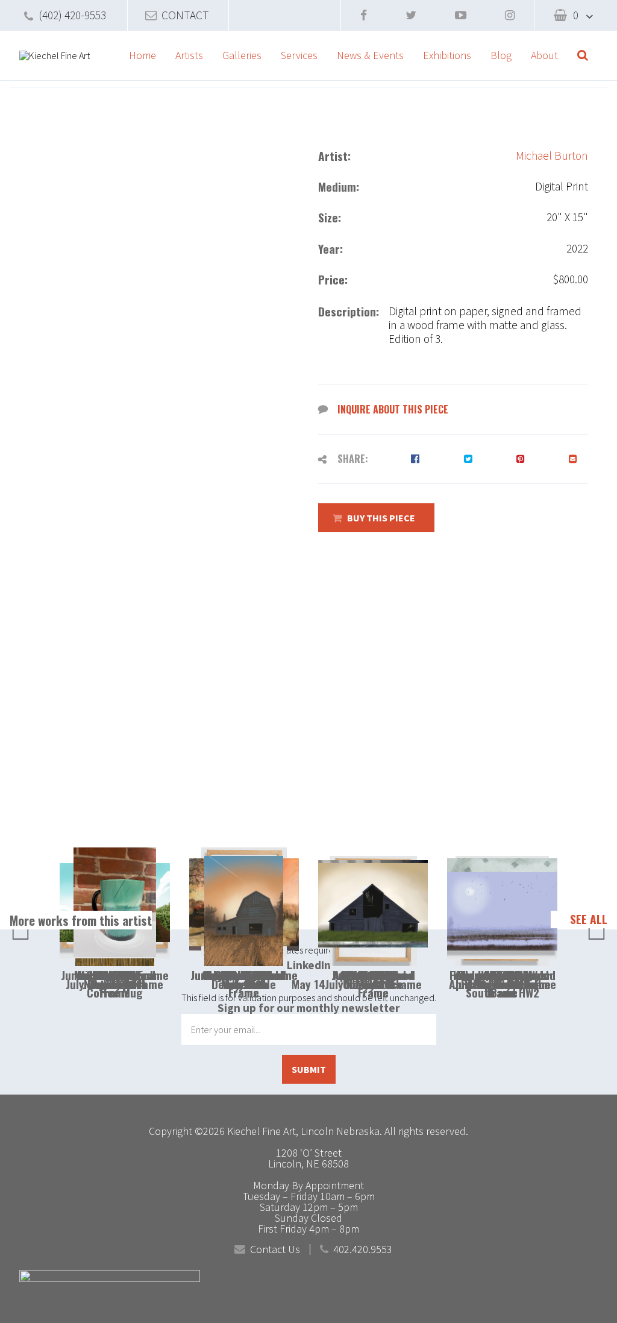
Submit (309, 1069)
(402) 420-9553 (72, 15)
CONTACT (185, 15)
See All (588, 919)
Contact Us (275, 1249)
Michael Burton (552, 156)
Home (142, 55)
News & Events (370, 55)
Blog (501, 55)
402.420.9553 (362, 1249)
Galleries (242, 55)
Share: (352, 458)
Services (299, 55)
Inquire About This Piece (392, 409)
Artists (189, 55)
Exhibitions (447, 55)
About (544, 55)
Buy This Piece (381, 518)
